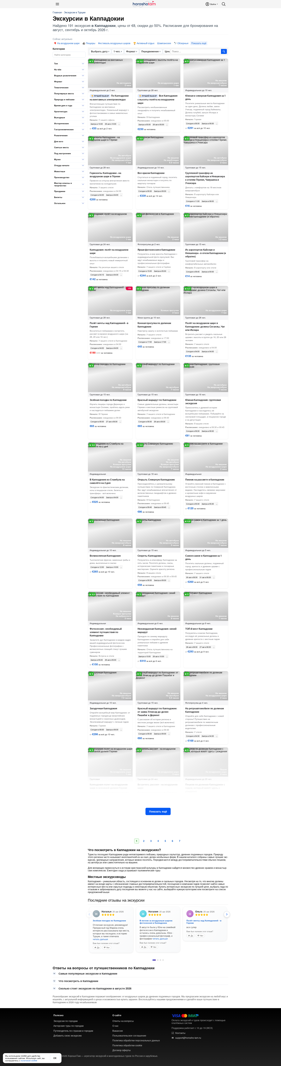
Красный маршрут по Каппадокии (157, 400)
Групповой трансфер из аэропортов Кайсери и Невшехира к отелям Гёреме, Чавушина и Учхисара (205, 178)
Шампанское (164, 43)
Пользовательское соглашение (129, 1038)
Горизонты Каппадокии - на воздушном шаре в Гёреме (105, 174)
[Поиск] (224, 4)
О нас (115, 1028)
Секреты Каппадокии (150, 555)
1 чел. (117, 51)
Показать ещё (158, 811)
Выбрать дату (99, 51)
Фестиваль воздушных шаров (114, 43)
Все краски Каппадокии (151, 173)
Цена (168, 51)
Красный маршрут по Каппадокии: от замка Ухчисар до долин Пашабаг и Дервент (157, 712)
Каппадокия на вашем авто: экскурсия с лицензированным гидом (109, 923)
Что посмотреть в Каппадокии (78, 983)
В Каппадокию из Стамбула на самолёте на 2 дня (107, 481)
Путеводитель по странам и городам (73, 1033)
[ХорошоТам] (144, 4)
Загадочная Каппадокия (103, 708)
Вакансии (117, 1033)
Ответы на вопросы (123, 1023)
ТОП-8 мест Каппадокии (199, 628)
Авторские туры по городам (68, 1028)
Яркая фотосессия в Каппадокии (156, 249)
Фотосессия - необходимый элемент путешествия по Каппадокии (106, 632)
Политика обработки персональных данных (136, 1042)
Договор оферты (121, 1052)
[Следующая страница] (227, 914)
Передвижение (150, 51)
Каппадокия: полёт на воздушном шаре (109, 251)
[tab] (153, 962)
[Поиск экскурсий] (224, 51)
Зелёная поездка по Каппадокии (108, 400)
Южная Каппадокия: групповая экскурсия (203, 401)
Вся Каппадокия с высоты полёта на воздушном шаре (157, 99)
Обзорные (183, 43)
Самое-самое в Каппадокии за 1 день (203, 557)
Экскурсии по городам (65, 1023)
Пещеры (90, 43)
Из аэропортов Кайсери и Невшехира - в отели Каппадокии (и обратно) (205, 253)
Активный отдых (145, 43)
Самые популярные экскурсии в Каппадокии (88, 976)
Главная (57, 12)
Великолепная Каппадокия (105, 555)
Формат (130, 51)
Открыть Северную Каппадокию (156, 479)
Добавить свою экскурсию (67, 1038)
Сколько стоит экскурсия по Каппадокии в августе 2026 (95, 991)
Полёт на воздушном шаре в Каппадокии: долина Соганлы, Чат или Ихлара (205, 326)
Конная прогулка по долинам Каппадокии (154, 324)
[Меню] (57, 4)
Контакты (180, 1035)
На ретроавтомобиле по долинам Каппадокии (204, 710)
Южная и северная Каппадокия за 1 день (205, 97)
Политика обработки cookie (127, 1047)
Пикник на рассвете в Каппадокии (204, 479)
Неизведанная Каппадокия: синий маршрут (157, 630)
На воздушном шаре (68, 43)
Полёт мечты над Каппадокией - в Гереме (109, 324)
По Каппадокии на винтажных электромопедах (109, 97)
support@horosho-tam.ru (188, 1040)
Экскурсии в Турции (74, 12)
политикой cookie (29, 1060)
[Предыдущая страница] (89, 914)
